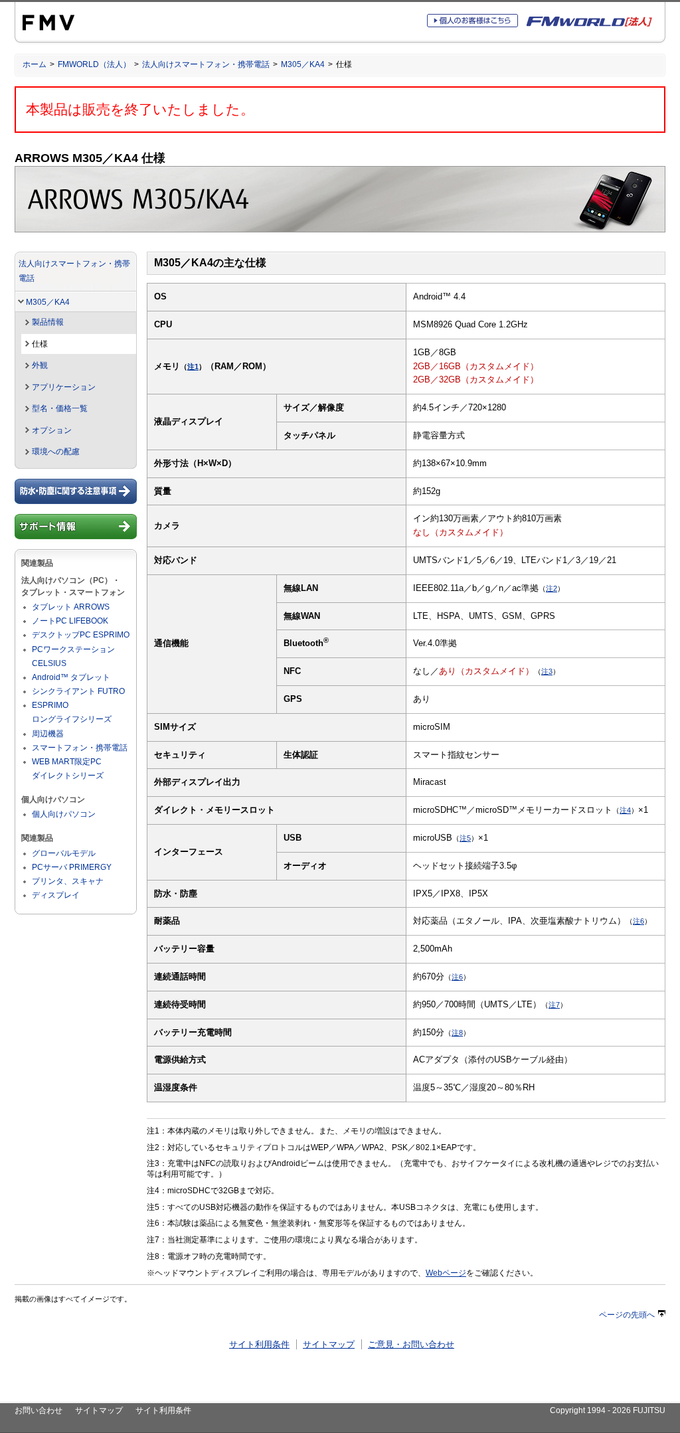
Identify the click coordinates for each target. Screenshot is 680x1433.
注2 (551, 588)
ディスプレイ (56, 895)
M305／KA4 (303, 64)
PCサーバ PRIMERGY (72, 867)
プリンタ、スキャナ (68, 881)
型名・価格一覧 (60, 408)
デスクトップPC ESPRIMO (80, 634)
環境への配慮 (56, 451)
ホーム (34, 64)
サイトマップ (329, 1344)
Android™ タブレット (71, 677)
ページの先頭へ (627, 1314)
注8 (457, 1033)
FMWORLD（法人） (94, 64)
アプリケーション (64, 387)
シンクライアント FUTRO (78, 691)
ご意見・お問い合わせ (411, 1344)
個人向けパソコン (64, 814)
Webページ (446, 1273)
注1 (193, 367)
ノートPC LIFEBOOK (70, 621)
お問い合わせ (38, 1410)
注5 (465, 838)
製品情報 (48, 322)
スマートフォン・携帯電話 (80, 747)
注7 (554, 1005)
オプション (52, 430)
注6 (638, 921)
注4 (625, 810)
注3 (546, 671)
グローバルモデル (64, 853)
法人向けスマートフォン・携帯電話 (206, 64)
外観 (40, 365)
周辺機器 (48, 733)
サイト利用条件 (259, 1344)
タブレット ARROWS (71, 607)
